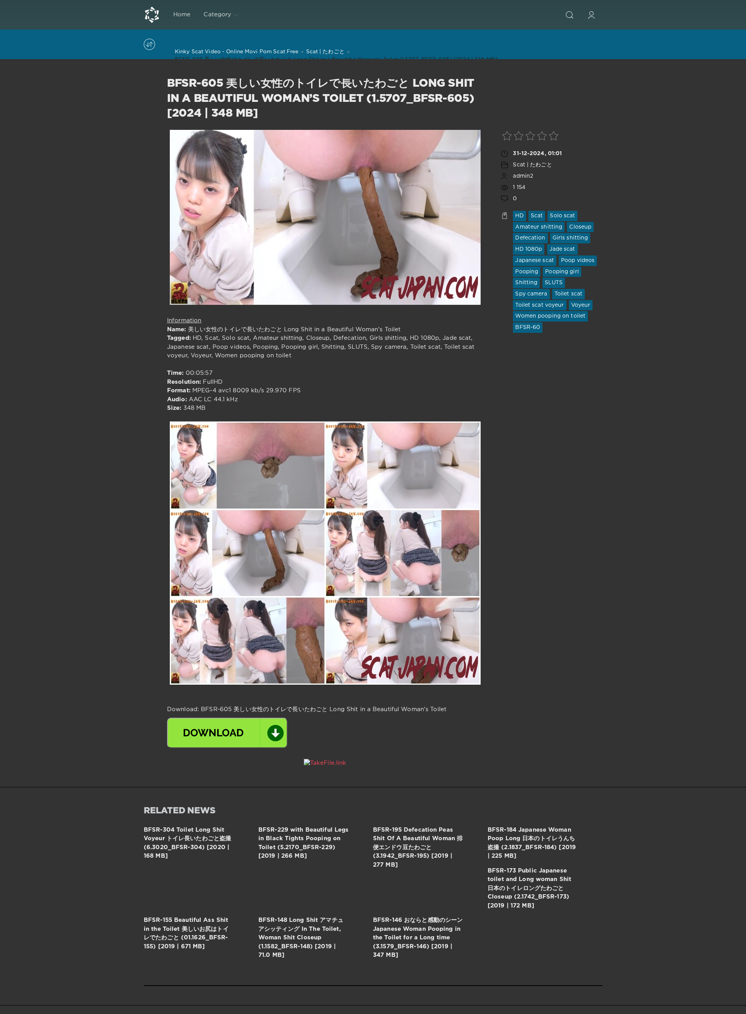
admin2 (523, 176)
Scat (537, 215)
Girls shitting (570, 238)
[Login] (591, 15)
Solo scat (562, 215)
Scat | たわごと (532, 165)
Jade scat (562, 249)
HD (519, 215)
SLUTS (554, 282)
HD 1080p (528, 249)
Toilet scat (568, 294)
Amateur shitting (538, 227)
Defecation (530, 238)
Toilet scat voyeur (539, 305)
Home (181, 14)
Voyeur (581, 305)
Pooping (526, 271)
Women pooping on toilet (550, 316)
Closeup (580, 227)
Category (217, 14)
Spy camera (531, 294)
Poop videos (577, 260)
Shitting (526, 282)
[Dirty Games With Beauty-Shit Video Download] (152, 15)
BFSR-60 (527, 327)
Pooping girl (562, 271)
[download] (227, 733)
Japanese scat (534, 260)
